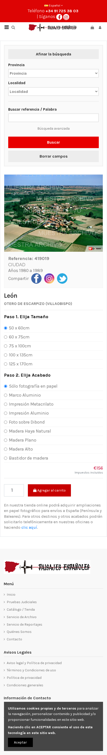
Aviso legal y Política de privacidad (34, 663)
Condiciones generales (25, 685)
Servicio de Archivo (22, 617)
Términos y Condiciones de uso (31, 670)
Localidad (16, 83)
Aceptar (20, 742)
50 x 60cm (19, 328)
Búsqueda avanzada (53, 128)
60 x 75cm (19, 337)
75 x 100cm (20, 346)
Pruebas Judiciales (22, 602)
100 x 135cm (21, 355)
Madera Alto (21, 449)
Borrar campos (54, 156)
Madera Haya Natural (30, 431)
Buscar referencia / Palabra (32, 109)
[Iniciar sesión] (100, 27)
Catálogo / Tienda (21, 609)
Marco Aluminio (25, 395)
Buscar (53, 142)
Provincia (16, 65)
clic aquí (29, 527)
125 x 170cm (21, 364)
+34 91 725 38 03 (62, 10)
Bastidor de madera (28, 458)
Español (54, 5)
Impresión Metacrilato (31, 404)
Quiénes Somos (19, 632)
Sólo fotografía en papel (33, 386)
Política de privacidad (24, 678)
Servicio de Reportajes (24, 624)
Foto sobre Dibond (27, 422)
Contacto (14, 639)
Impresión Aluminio (29, 413)
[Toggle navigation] (6, 27)
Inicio (11, 594)
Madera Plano (22, 440)
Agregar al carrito (51, 490)
